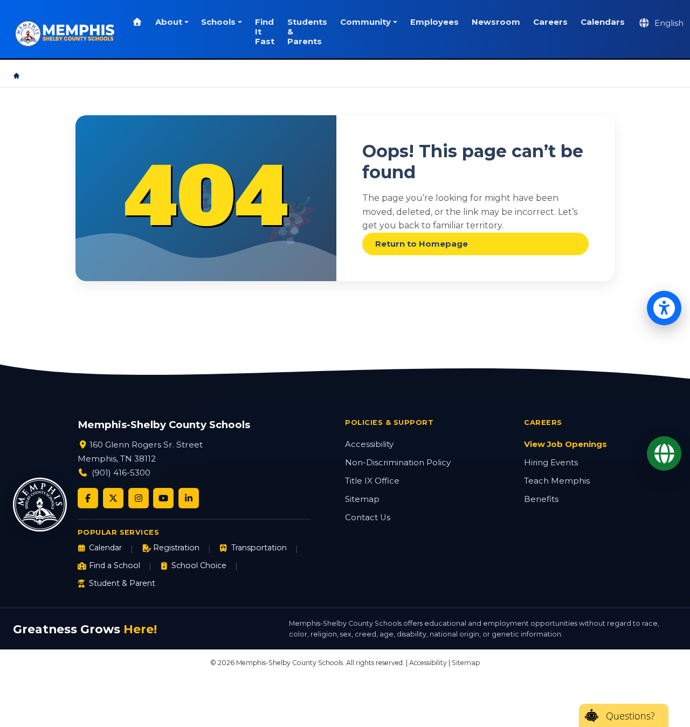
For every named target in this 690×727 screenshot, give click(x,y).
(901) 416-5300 (121, 472)
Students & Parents (307, 31)
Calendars (603, 22)
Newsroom (496, 22)
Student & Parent (122, 583)
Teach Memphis (557, 481)
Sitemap (362, 499)
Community (365, 22)
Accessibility (369, 444)
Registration (176, 548)
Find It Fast (264, 31)
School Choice (198, 565)
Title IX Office (372, 481)
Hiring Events (551, 462)
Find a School (114, 565)
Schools (218, 22)
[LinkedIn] (188, 498)
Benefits (541, 499)
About (168, 22)
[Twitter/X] (113, 498)
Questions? (630, 716)
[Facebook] (88, 498)
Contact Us (367, 517)
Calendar (105, 548)
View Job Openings (565, 444)
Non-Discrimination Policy (398, 462)
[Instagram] (138, 498)
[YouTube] (163, 498)
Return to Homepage (421, 244)
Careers (550, 22)
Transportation (258, 548)
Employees (434, 22)
